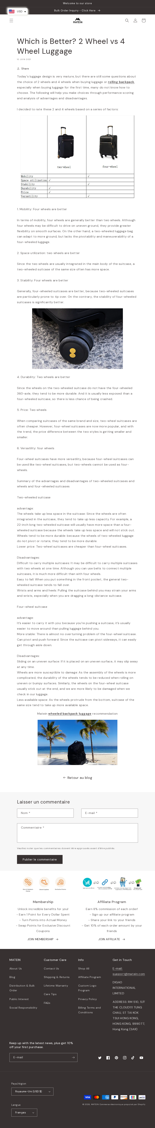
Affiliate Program (89, 977)
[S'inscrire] (73, 1057)
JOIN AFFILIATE (109, 939)
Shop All (83, 968)
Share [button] (25, 68)
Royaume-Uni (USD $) (28, 1091)
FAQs (47, 1003)
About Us (15, 968)
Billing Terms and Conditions (89, 1010)
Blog (12, 977)
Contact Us (51, 968)
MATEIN (95, 1104)
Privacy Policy (87, 999)
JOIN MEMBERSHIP (40, 939)
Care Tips (50, 994)
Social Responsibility (23, 1007)
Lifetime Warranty (56, 985)
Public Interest (19, 999)
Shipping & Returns (57, 977)
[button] (11, 20)
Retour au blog (79, 777)
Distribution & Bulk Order (22, 988)
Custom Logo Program (87, 988)
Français (20, 1112)
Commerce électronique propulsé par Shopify (123, 1104)
